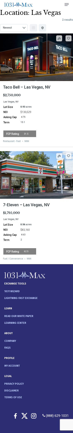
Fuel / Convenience (13, 259)
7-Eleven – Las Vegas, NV (26, 204)
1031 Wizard (12, 291)
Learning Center (15, 323)
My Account (12, 365)
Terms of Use (13, 397)
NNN (27, 141)
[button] (67, 4)
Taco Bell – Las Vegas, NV (27, 87)
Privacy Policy (14, 383)
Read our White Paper (18, 316)
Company (10, 341)
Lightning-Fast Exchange (21, 298)
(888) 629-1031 (57, 416)
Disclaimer (11, 390)
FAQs (7, 347)
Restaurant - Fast (12, 141)
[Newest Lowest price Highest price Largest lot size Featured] (14, 28)
